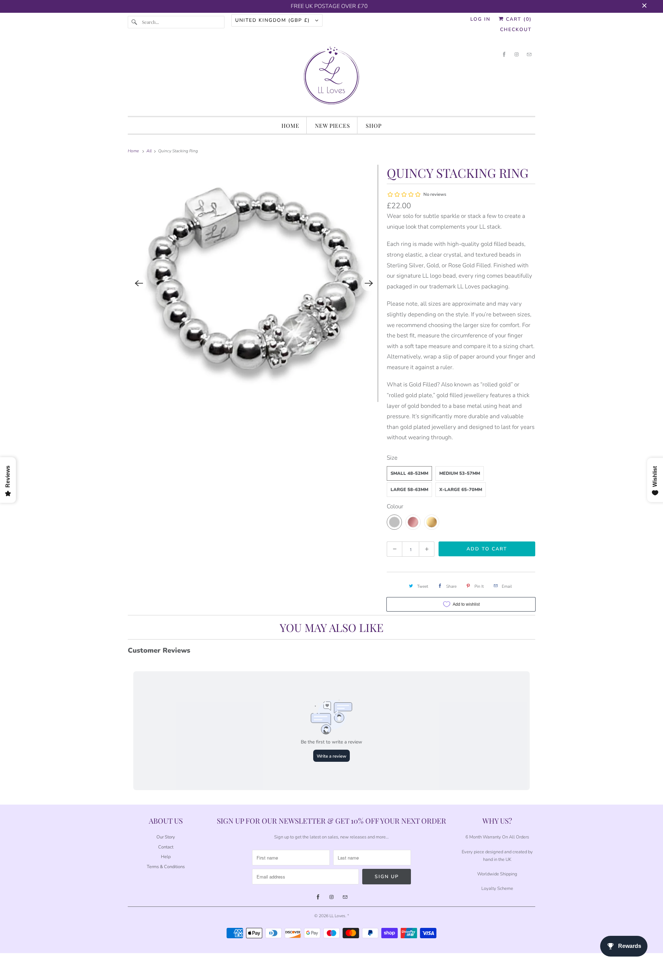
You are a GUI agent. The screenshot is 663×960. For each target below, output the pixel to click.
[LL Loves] (331, 78)
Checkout (516, 29)
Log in (480, 19)
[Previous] (138, 283)
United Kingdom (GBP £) (273, 20)
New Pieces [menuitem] (332, 125)
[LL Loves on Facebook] (504, 54)
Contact (165, 847)
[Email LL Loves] (529, 54)
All (149, 151)
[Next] (368, 283)
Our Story (165, 837)
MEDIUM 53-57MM (459, 473)
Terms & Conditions (166, 867)
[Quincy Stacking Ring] (253, 283)
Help (166, 857)
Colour (395, 506)
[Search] (135, 22)
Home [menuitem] (290, 125)
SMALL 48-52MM (409, 473)
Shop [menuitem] (374, 125)
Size (392, 458)
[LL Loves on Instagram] (516, 54)
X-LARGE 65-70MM (460, 490)
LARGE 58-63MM (409, 490)
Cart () (518, 19)
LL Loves (337, 916)
